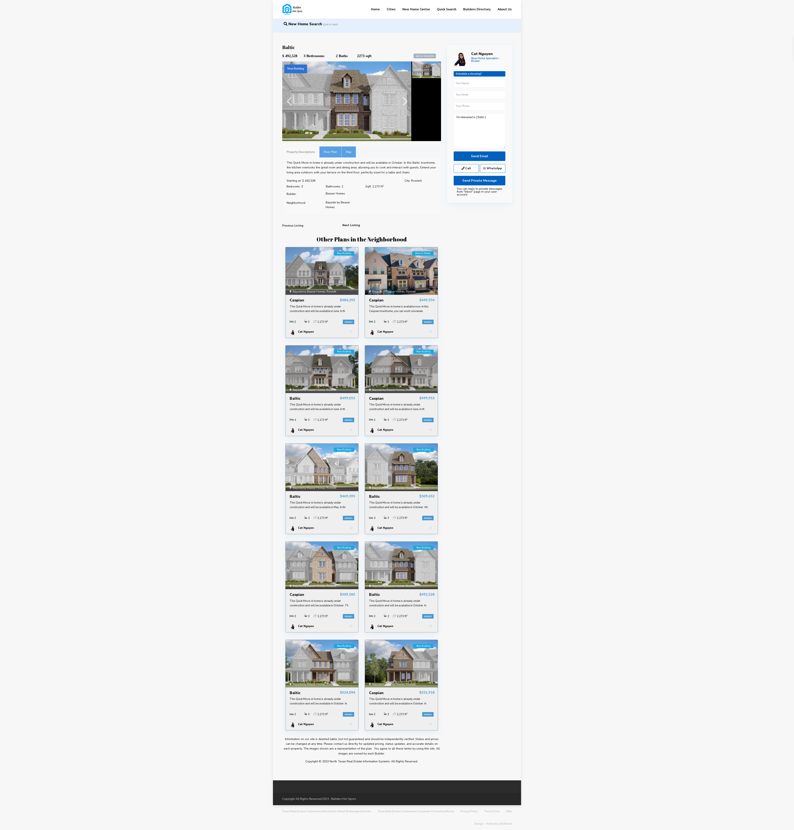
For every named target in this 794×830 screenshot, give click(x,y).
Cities (391, 9)
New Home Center (416, 9)
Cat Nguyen (482, 53)
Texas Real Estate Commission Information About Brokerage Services (326, 811)
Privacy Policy (469, 811)
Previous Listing (292, 226)
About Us (504, 9)
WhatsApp (494, 168)
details (348, 322)
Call (467, 168)
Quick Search (446, 9)
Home (375, 9)
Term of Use (492, 811)
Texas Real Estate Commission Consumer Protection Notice (415, 811)
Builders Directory (477, 9)
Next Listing (351, 225)
